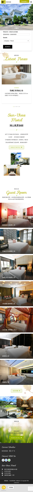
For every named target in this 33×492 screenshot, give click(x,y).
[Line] (9, 460)
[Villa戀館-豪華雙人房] (16, 293)
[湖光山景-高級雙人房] (16, 267)
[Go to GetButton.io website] (3, 490)
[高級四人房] (16, 372)
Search (7, 47)
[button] (13, 106)
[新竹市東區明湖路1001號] (3, 469)
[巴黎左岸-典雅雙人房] (16, 241)
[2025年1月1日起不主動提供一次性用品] (16, 74)
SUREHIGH (16, 482)
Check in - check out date (10, 32)
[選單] (31, 2)
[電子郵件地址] (3, 460)
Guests (5, 37)
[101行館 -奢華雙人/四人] (16, 320)
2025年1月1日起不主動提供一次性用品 (16, 92)
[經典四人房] (16, 346)
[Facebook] (6, 460)
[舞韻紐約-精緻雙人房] (16, 215)
